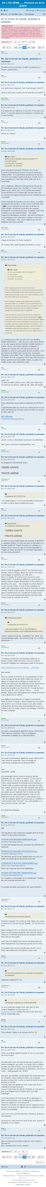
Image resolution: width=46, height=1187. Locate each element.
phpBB (17, 1171)
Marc (2, 51)
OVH (32, 1180)
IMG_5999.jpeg (6, 416)
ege (2, 75)
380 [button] (33, 48)
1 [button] (10, 48)
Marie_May (4, 98)
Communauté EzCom (9, 1175)
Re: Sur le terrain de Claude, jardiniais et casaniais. (21, 60)
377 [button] (20, 48)
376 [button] (15, 48)
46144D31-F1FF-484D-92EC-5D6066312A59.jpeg (18, 873)
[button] (4, 47)
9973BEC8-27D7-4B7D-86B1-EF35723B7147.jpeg (19, 851)
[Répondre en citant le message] (39, 53)
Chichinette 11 (5, 479)
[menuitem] (5, 10)
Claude (3, 141)
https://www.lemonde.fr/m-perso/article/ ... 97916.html (20, 668)
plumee (3, 956)
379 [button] (29, 48)
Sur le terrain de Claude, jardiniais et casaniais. (20, 20)
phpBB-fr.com (26, 1173)
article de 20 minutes (8, 1012)
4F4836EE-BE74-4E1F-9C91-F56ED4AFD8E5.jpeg (19, 863)
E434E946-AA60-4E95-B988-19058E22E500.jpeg (18, 839)
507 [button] (39, 48)
